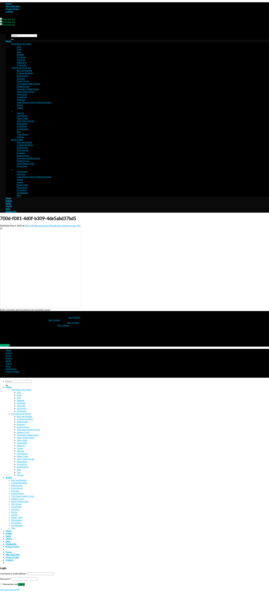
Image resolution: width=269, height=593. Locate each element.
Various (20, 137)
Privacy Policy (12, 9)
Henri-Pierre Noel (25, 91)
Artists (9, 353)
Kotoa (20, 105)
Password (5, 578)
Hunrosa (21, 99)
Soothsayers (23, 129)
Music (9, 41)
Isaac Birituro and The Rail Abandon (34, 102)
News (8, 198)
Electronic (22, 62)
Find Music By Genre (21, 43)
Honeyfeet (22, 97)
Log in (21, 584)
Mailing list (11, 211)
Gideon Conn (23, 86)
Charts (9, 206)
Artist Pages (17, 139)
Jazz (19, 46)
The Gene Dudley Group (28, 83)
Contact (9, 11)
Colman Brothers (25, 73)
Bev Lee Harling (24, 70)
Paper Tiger (22, 118)
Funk (19, 49)
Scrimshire (22, 126)
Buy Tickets (74, 317)
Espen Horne (23, 81)
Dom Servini (22, 150)
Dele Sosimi (22, 75)
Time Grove (22, 134)
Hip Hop (21, 59)
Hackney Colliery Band (28, 89)
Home (9, 3)
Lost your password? (10, 589)
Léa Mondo (22, 115)
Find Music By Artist (21, 67)
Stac (19, 131)
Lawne (20, 107)
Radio (8, 203)
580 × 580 (29, 225)
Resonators (22, 123)
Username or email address (13, 573)
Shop (8, 208)
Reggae (20, 54)
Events (9, 200)
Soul (19, 51)
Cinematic (22, 65)
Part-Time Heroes (25, 121)
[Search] (12, 39)
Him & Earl (22, 94)
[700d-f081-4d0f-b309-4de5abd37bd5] (40, 307)
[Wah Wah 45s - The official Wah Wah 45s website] (7, 22)
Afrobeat (21, 57)
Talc (19, 472)
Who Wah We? (13, 6)
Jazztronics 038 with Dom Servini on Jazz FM (58, 225)
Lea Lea (20, 113)
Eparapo (21, 78)
